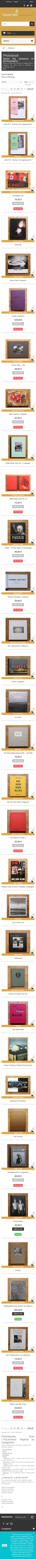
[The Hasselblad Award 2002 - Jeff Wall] (18, 737)
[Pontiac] (18, 1254)
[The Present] (18, 1121)
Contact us (9, 1)
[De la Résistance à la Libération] (18, 1339)
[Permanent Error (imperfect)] (18, 1156)
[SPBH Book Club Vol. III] (18, 483)
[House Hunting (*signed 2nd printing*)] (18, 1049)
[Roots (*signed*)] (18, 666)
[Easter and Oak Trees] (18, 1388)
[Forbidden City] (18, 180)
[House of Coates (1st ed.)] (18, 978)
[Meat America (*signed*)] (18, 398)
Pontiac (18, 1270)
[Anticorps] (18, 229)
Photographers (6, 1469)
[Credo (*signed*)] (18, 300)
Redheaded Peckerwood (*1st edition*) (18, 1306)
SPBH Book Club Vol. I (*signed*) (18, 463)
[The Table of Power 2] (18, 822)
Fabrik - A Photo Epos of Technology (18, 548)
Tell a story (6, 1462)
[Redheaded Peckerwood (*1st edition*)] (18, 1290)
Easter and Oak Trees (18, 1404)
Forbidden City (18, 196)
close (4, 1545)
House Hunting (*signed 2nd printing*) (18, 1065)
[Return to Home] (4, 48)
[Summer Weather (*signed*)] (18, 581)
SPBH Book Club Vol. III (18, 499)
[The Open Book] (18, 1013)
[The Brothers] (18, 1205)
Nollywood (18, 958)
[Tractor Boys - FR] (18, 349)
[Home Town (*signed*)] (18, 264)
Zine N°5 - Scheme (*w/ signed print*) (18, 124)
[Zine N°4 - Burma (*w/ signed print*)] (18, 144)
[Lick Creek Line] (18, 906)
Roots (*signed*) (18, 682)
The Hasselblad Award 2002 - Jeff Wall (18, 753)
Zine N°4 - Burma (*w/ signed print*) (18, 160)
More (4, 69)
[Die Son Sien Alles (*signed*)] (18, 786)
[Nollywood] (18, 942)
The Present (18, 1137)
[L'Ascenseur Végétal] (18, 13)
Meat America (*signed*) (18, 414)
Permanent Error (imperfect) (18, 1172)
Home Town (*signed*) (18, 280)
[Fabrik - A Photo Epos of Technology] (18, 532)
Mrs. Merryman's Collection (18, 646)
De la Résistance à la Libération (18, 1355)
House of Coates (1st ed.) (18, 994)
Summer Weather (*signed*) (18, 597)
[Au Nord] (18, 701)
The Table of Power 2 (18, 838)
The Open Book (18, 1030)
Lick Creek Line (18, 922)
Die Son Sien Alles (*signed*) (18, 802)
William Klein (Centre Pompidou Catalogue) (18, 887)
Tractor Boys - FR (18, 365)
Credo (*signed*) (18, 316)
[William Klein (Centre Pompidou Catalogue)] (18, 871)
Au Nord (18, 717)
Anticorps (18, 245)
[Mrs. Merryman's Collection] (18, 630)
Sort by (4, 82)
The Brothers (18, 1221)
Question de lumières (18, 1101)
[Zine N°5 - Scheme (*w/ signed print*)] (18, 108)
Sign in (32, 1)
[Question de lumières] (18, 1085)
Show (26, 82)
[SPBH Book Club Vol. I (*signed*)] (18, 447)
